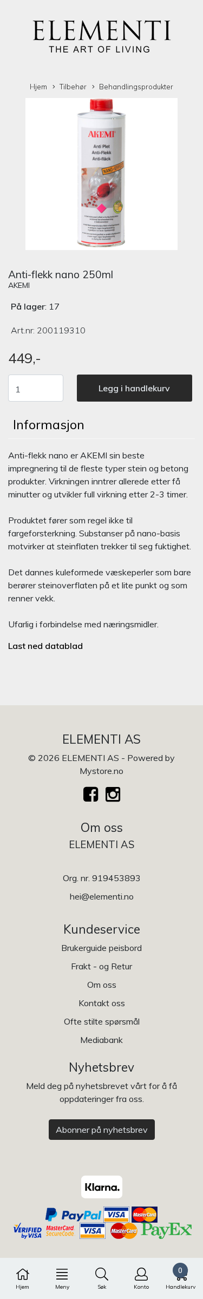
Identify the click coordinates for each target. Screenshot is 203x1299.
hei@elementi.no (102, 896)
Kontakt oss (101, 1003)
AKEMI (19, 285)
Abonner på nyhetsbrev (102, 1129)
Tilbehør (73, 86)
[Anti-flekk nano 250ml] (101, 175)
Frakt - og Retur (101, 966)
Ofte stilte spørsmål (102, 1021)
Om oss (101, 984)
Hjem (38, 86)
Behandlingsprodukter (136, 86)
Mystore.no (101, 770)
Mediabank (101, 1039)
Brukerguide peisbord (101, 947)
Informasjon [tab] (48, 424)
